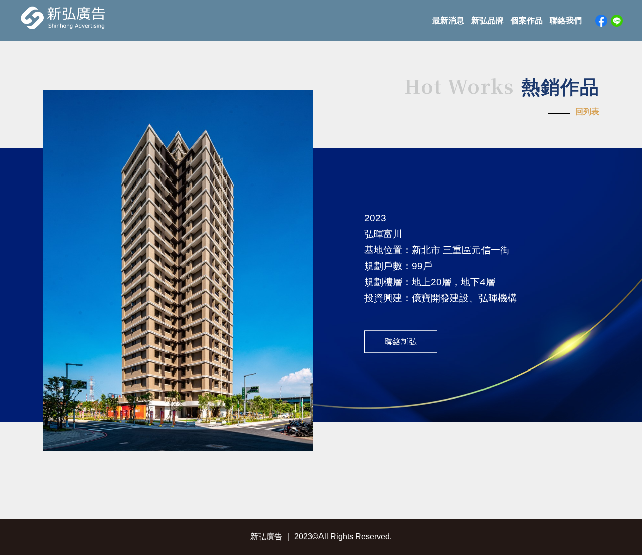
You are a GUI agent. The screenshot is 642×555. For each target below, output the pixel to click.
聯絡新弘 (401, 341)
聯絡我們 (566, 20)
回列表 (587, 111)
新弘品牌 (487, 20)
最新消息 (448, 20)
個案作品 (527, 20)
